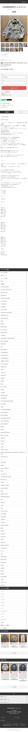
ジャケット (11, 59)
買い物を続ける (4, 107)
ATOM (24, 725)
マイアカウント (3, 717)
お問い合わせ (3, 720)
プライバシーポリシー (15, 725)
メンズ (7, 59)
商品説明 (7, 112)
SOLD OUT (3, 59)
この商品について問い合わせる (7, 105)
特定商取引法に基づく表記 (7, 725)
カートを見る (17, 717)
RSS (21, 725)
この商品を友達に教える (6, 103)
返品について (3, 93)
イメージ (21, 112)
